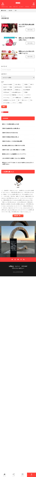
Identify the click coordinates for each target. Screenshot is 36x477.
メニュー (22, 475)
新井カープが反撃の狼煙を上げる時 (10, 124)
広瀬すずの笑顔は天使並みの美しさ (10, 137)
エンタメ (21, 6)
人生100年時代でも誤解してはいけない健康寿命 (13, 158)
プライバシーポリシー (18, 268)
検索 (4, 106)
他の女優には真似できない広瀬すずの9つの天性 (13, 145)
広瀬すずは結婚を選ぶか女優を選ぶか (11, 128)
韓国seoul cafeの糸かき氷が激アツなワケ (26, 52)
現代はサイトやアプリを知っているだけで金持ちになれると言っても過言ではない (18, 163)
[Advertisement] (18, 356)
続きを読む (30, 29)
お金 (10, 6)
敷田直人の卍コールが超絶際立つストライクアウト (14, 154)
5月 (15, 10)
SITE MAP (24, 266)
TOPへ (31, 475)
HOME (4, 10)
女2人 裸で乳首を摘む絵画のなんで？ (26, 25)
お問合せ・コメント (14, 266)
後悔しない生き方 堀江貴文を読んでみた (27, 39)
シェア (13, 475)
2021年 (10, 10)
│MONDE (5, 118)
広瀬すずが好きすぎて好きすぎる (10, 132)
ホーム (4, 475)
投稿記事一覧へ (17, 215)
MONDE (18, 3)
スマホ (32, 6)
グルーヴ (15, 6)
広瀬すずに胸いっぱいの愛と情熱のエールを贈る (13, 149)
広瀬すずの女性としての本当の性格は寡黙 (12, 141)
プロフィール (4, 6)
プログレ (27, 6)
